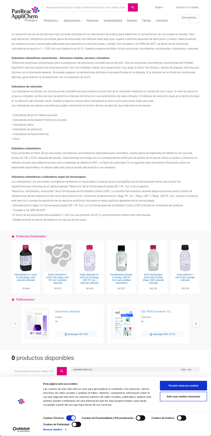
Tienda (146, 20)
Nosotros (93, 20)
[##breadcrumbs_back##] (15, 323)
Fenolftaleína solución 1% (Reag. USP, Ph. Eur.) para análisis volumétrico (121, 278)
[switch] (140, 418)
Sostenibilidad (113, 20)
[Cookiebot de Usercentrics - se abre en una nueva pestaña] (21, 429)
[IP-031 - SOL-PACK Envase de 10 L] (123, 323)
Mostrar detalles (52, 429)
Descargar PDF (77, 334)
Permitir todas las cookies (183, 385)
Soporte (132, 20)
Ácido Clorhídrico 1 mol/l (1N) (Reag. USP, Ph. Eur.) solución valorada (57, 278)
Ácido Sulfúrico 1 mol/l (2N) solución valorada (185, 277)
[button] (51, 20)
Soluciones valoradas (67, 311)
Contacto (162, 20)
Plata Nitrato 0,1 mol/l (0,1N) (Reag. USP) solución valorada (26, 277)
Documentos (189, 17)
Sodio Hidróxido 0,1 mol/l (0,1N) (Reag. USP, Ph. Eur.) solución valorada (89, 278)
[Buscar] (196, 323)
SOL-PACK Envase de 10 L (156, 311)
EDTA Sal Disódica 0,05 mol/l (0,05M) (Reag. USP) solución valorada (153, 278)
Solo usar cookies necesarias (183, 396)
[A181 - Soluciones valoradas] (37, 323)
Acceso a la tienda (187, 7)
